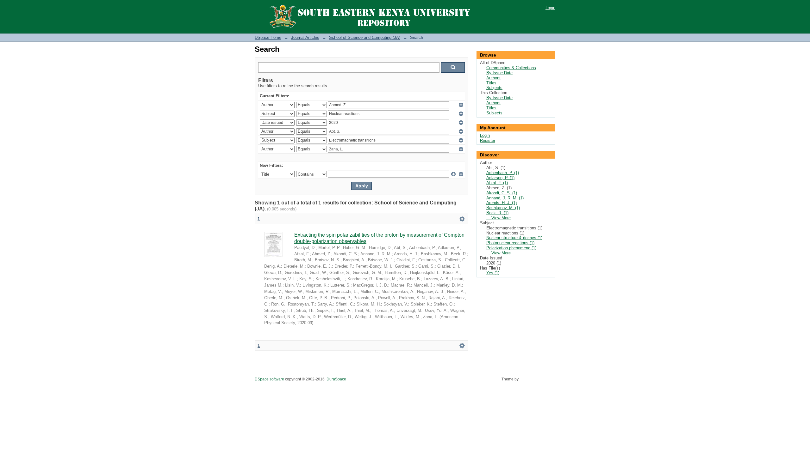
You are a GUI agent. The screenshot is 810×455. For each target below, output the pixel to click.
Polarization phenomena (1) (511, 248)
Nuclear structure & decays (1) (514, 237)
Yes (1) (492, 272)
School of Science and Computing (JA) (364, 37)
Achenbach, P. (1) (502, 172)
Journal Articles (305, 37)
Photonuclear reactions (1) (510, 242)
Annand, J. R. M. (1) (505, 198)
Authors (493, 78)
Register (487, 140)
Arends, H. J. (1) (501, 202)
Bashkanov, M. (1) (503, 207)
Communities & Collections (511, 67)
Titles (491, 83)
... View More (498, 217)
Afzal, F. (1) (497, 182)
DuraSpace (336, 379)
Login (550, 7)
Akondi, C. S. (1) (501, 193)
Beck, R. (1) (497, 212)
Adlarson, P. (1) (500, 177)
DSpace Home (268, 37)
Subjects (494, 87)
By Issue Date (499, 72)
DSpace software (269, 379)
